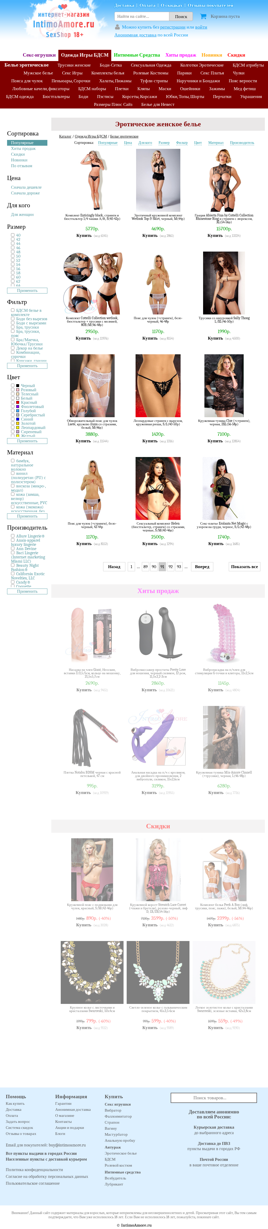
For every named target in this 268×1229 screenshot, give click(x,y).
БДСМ (110, 1159)
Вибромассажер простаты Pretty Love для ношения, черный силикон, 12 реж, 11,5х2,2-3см (158, 673)
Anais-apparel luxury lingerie (25, 542)
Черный (27, 385)
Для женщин (22, 214)
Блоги (60, 1133)
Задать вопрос (18, 1121)
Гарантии (63, 1103)
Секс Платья (212, 72)
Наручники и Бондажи (198, 80)
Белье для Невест (157, 104)
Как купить (15, 1103)
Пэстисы (105, 96)
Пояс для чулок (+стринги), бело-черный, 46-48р (158, 319)
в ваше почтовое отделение (213, 1162)
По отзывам (21, 166)
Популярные (22, 142)
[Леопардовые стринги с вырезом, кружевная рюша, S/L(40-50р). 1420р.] (181, 409)
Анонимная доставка (135, 35)
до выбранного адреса (214, 1130)
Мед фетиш (245, 88)
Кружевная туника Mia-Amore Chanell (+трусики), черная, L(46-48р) (224, 774)
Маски (165, 88)
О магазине (64, 1115)
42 (18, 239)
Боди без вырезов (31, 319)
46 (18, 248)
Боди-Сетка (111, 65)
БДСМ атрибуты (248, 65)
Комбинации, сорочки (25, 354)
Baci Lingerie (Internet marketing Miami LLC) (28, 557)
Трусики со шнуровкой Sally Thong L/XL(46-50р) (224, 319)
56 (18, 269)
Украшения (251, 96)
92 (171, 566)
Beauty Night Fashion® (25, 567)
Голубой (28, 411)
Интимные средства (123, 1172)
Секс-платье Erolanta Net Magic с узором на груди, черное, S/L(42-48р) (224, 525)
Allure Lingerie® (30, 536)
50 (18, 256)
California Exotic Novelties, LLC (28, 576)
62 (18, 281)
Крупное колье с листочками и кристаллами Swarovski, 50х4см (92, 1009)
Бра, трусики (27, 327)
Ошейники (190, 88)
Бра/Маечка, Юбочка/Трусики (27, 342)
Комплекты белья (107, 72)
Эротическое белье (121, 1153)
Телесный (29, 394)
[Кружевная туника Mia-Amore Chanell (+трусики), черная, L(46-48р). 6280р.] (247, 761)
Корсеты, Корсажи (139, 96)
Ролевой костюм (118, 1165)
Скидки (236, 55)
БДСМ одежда (20, 96)
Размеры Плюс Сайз (113, 104)
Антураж (113, 1147)
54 (18, 264)
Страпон (112, 1122)
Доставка (124, 5)
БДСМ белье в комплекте (26, 312)
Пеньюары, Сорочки (71, 80)
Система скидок (19, 1127)
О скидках (171, 5)
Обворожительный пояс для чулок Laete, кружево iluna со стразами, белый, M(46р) (92, 424)
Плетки (122, 88)
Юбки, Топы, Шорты (185, 96)
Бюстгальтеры (56, 96)
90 (154, 566)
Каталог (65, 136)
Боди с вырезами (31, 323)
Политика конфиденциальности (34, 1170)
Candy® (23, 582)
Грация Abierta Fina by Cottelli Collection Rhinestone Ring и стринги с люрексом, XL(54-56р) (224, 219)
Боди (83, 96)
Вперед (202, 566)
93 (179, 566)
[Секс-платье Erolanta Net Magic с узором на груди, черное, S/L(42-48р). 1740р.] (247, 512)
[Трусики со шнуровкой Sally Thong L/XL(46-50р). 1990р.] (247, 306)
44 (18, 243)
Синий (26, 419)
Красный (28, 402)
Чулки (238, 72)
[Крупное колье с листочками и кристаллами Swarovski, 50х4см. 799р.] (116, 996)
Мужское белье (38, 72)
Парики (184, 72)
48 (18, 252)
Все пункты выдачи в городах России (41, 1153)
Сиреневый (31, 431)
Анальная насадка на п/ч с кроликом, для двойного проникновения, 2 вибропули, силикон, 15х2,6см (158, 776)
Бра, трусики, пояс (25, 333)
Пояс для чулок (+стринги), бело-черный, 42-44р (92, 525)
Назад (114, 566)
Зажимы (217, 88)
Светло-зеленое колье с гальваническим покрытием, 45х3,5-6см (158, 1009)
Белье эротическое (26, 65)
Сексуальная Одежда (151, 65)
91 (162, 566)
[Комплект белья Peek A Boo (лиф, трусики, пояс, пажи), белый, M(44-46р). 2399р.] (247, 893)
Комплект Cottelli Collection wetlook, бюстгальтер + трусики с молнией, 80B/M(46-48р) (92, 321)
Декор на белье (29, 348)
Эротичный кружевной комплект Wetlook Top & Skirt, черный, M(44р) (158, 217)
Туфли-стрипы (154, 80)
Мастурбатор (116, 1134)
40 (18, 235)
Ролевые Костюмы (150, 72)
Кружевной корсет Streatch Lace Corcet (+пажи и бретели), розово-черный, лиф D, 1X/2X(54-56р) (158, 908)
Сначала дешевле (26, 187)
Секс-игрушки (39, 55)
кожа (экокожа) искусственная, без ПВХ (27, 511)
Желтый (27, 436)
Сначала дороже (25, 193)
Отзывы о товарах (21, 1133)
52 (18, 260)
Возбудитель (115, 1178)
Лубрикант (114, 1184)
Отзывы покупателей (210, 5)
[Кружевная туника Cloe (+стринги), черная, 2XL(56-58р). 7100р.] (247, 409)
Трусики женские (74, 65)
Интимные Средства (137, 55)
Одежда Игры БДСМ (85, 55)
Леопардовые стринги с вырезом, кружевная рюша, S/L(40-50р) (158, 422)
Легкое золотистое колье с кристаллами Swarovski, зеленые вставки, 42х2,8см (224, 1009)
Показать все (244, 566)
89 (145, 566)
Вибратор (113, 1110)
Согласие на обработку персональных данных (47, 1176)
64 (18, 285)
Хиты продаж (180, 55)
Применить (27, 290)
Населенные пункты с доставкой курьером (46, 1159)
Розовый (28, 390)
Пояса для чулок (27, 80)
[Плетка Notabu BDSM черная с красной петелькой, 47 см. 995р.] (116, 761)
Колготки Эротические (202, 65)
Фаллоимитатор (118, 1116)
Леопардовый (33, 427)
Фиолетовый (32, 406)
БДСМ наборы (92, 88)
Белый (26, 398)
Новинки (212, 55)
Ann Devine (26, 548)
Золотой (28, 423)
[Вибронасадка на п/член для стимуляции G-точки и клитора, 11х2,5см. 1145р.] (247, 658)
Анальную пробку (120, 1140)
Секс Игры (72, 72)
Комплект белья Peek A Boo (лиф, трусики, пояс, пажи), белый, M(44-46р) (224, 906)
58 (18, 273)
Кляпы (143, 88)
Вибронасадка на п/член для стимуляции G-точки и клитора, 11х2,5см (224, 671)
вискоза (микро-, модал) (28, 488)
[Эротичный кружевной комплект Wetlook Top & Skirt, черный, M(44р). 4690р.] (181, 204)
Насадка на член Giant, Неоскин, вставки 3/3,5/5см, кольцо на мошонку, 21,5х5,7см (92, 673)
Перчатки (222, 96)
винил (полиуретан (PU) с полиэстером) (28, 477)
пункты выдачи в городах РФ (213, 1146)
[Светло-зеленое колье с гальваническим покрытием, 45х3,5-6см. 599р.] (181, 996)
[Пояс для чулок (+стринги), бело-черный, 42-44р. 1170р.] (116, 512)
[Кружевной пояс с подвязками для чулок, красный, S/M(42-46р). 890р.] (116, 893)
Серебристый (32, 415)
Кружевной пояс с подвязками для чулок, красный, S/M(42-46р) (92, 906)
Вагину (111, 1128)
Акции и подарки (69, 1127)
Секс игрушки (118, 1104)
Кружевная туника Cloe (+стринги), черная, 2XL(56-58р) (224, 422)
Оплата (147, 5)
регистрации (173, 27)
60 (18, 277)
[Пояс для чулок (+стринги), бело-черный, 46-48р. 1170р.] (181, 306)
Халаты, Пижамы (115, 80)
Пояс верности (243, 80)
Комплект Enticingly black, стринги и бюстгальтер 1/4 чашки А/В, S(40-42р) (92, 217)
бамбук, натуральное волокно (22, 465)
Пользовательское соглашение (33, 1183)
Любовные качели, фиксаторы (40, 88)
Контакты (63, 1121)
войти (201, 27)
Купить (84, 235)
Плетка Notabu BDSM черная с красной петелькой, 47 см (92, 774)
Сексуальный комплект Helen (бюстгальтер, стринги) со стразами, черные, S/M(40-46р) (158, 527)
